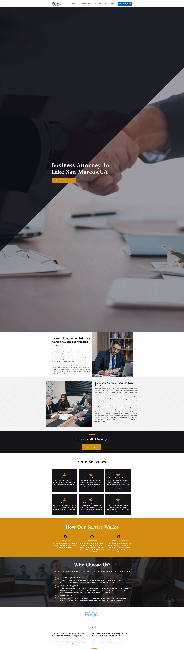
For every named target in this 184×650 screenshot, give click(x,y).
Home (66, 3)
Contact (112, 3)
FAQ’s (94, 3)
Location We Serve (85, 3)
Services (73, 3)
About (105, 3)
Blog (100, 3)
